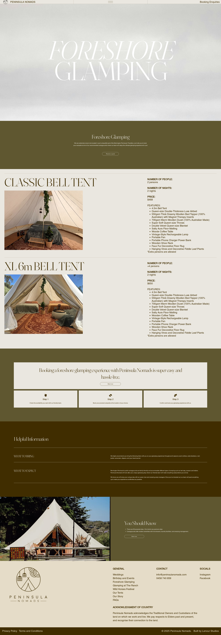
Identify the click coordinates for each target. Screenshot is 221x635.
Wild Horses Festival (123, 589)
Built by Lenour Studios (206, 631)
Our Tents (118, 592)
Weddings (118, 574)
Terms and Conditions (31, 631)
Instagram (205, 574)
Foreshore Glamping (124, 581)
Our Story (118, 596)
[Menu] (110, 2)
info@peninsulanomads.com (171, 574)
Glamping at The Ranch (125, 585)
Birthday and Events (124, 578)
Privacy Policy (9, 631)
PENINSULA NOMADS (22, 2)
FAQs (116, 600)
